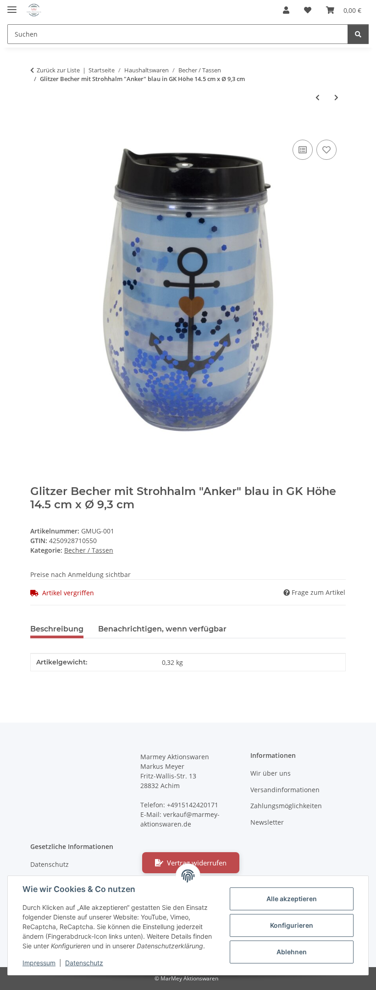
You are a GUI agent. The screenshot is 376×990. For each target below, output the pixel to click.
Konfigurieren (291, 925)
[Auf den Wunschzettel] (326, 150)
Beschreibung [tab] (56, 629)
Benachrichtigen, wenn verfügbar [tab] (162, 629)
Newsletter (267, 822)
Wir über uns (270, 773)
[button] (286, 10)
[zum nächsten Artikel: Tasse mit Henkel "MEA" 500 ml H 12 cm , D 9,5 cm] (336, 97)
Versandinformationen (285, 789)
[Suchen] (358, 34)
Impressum (38, 963)
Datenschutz (84, 963)
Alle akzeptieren (291, 899)
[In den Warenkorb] (37, 127)
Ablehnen (291, 952)
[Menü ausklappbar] (12, 5)
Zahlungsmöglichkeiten (286, 805)
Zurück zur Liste (58, 70)
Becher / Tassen (88, 550)
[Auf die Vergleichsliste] (303, 150)
